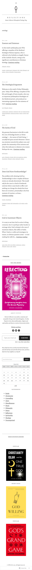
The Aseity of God (8, 128)
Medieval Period (26, 111)
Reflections (16, 17)
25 (8, 380)
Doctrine (11, 157)
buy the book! (16, 262)
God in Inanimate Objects (12, 218)
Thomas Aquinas (17, 72)
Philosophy (4, 66)
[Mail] (19, 330)
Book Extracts (5, 153)
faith (18, 70)
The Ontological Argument (12, 84)
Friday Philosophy (23, 70)
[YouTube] (16, 330)
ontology (3, 72)
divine (6, 245)
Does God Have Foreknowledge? (14, 171)
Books (7, 393)
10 (4, 375)
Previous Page (5, 256)
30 (28, 380)
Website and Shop (16, 327)
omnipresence (18, 245)
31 (4, 383)
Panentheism (4, 159)
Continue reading (13, 62)
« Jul (15, 386)
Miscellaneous (9, 403)
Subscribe (24, 338)
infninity (14, 245)
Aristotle (3, 70)
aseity (3, 157)
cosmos (3, 245)
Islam (7, 401)
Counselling (9, 398)
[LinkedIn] (13, 330)
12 (11, 375)
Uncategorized (10, 420)
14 (20, 375)
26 (12, 380)
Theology (8, 66)
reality (26, 203)
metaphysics (20, 157)
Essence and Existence (10, 43)
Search (27, 359)
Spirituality (11, 72)
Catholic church (9, 70)
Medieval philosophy (6, 113)
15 (23, 375)
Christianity (14, 70)
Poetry (7, 410)
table (11, 246)
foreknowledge (16, 203)
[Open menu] (16, 3)
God (28, 70)
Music (7, 405)
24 (4, 380)
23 (28, 378)
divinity (8, 203)
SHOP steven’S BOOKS (16, 436)
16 (27, 375)
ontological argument (14, 113)
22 (24, 378)
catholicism (11, 111)
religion (7, 72)
